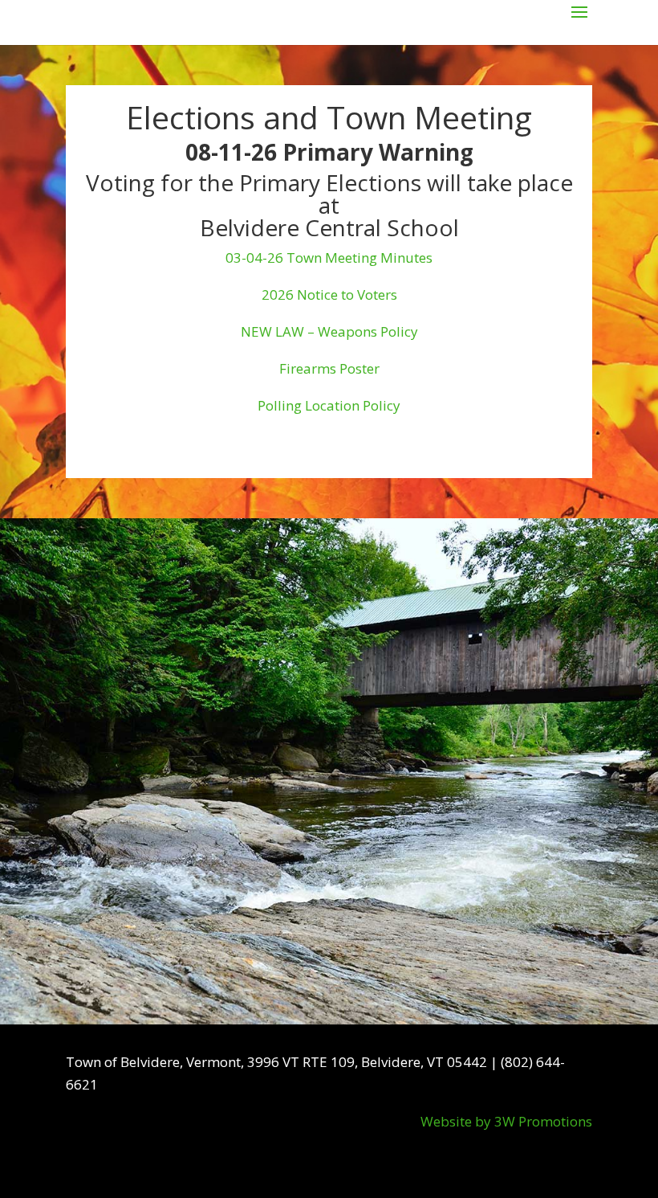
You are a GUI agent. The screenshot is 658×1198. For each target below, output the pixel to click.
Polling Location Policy (329, 405)
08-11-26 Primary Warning (329, 152)
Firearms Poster (329, 368)
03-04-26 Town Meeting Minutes (329, 257)
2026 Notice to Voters (329, 294)
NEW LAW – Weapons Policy (329, 331)
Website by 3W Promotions (506, 1121)
